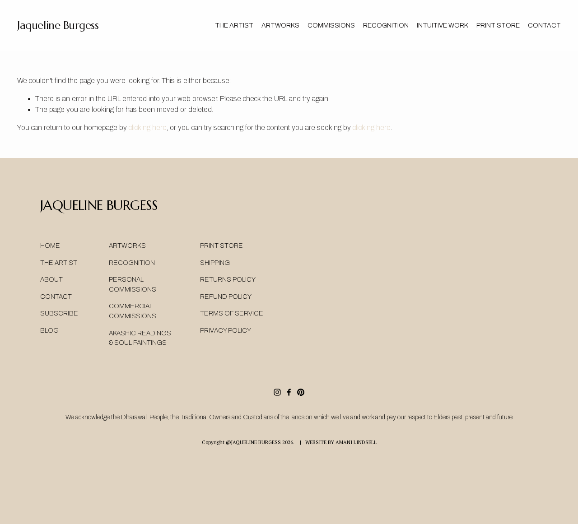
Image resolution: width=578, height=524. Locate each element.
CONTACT (544, 25)
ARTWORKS (127, 245)
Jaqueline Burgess (57, 25)
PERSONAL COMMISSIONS (132, 284)
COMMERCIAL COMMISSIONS (132, 311)
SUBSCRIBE (59, 313)
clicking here (148, 127)
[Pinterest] (300, 392)
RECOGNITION (386, 25)
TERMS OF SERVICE (231, 313)
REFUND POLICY (226, 296)
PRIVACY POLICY (225, 330)
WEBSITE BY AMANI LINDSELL (341, 442)
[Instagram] (277, 392)
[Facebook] (289, 392)
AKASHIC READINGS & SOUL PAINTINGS (140, 338)
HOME (50, 245)
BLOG (49, 330)
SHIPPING (215, 262)
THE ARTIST (234, 25)
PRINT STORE (221, 245)
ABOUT (51, 279)
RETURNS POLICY (228, 279)
